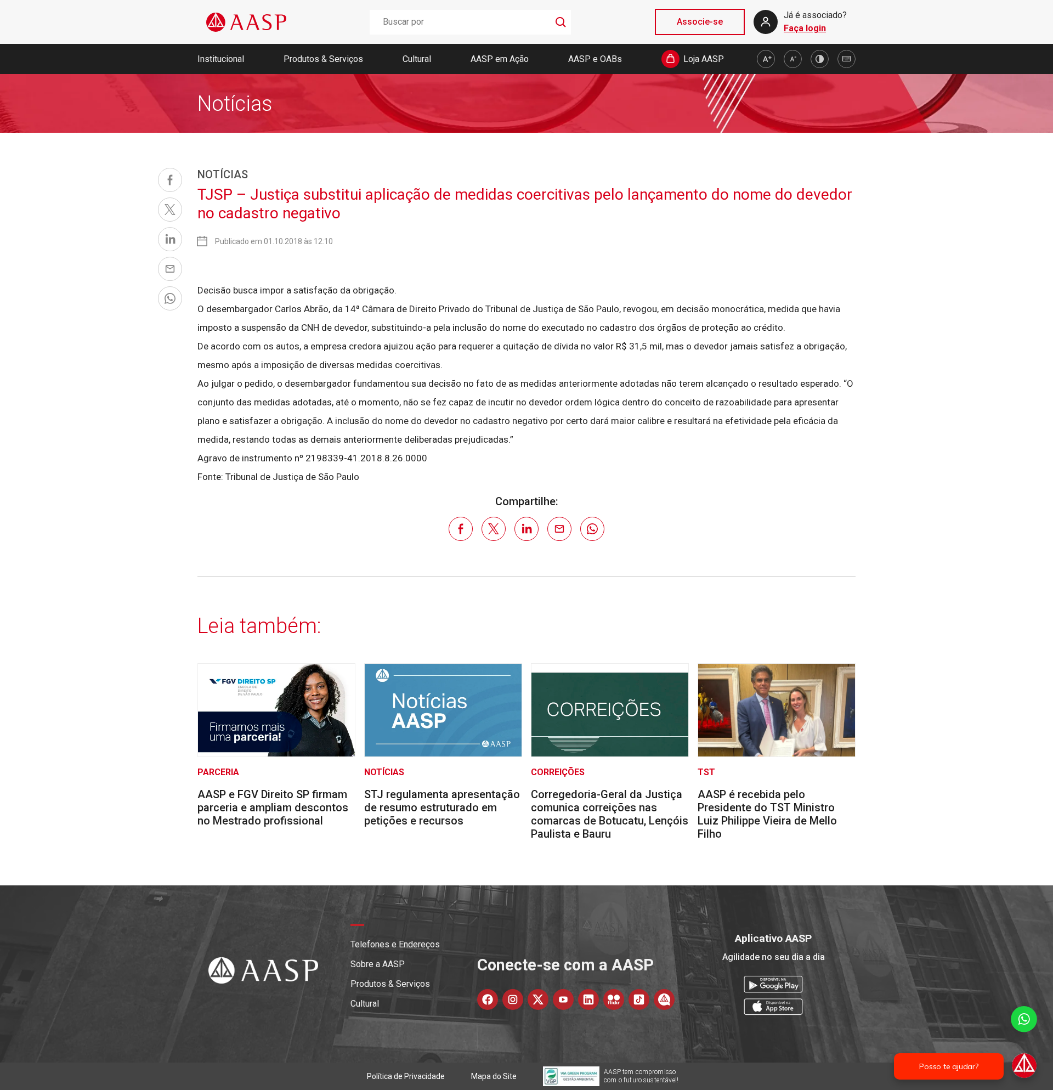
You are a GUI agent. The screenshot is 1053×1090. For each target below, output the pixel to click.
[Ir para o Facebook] (488, 999)
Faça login (805, 28)
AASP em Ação (500, 59)
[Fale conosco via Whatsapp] (1024, 1043)
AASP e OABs (595, 59)
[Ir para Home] (246, 22)
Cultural (417, 59)
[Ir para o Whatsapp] (664, 999)
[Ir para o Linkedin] (588, 999)
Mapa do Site (494, 1076)
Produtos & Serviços (323, 59)
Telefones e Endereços (395, 944)
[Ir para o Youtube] (563, 999)
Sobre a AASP (377, 964)
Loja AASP (703, 59)
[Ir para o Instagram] (513, 999)
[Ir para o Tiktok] (639, 999)
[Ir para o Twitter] (538, 999)
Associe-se (700, 21)
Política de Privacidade (406, 1076)
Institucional (220, 59)
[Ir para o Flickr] (614, 999)
